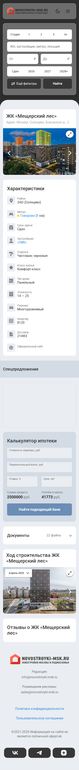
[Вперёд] (69, 153)
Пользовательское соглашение (39, 718)
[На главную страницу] (27, 13)
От (11, 59)
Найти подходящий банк (39, 509)
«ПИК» (22, 242)
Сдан (15, 71)
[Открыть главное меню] (67, 11)
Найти (57, 83)
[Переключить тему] (57, 11)
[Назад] (9, 153)
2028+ (64, 71)
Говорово (27, 216)
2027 (47, 71)
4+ (65, 34)
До (45, 59)
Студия (15, 34)
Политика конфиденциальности (39, 709)
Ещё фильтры (26, 83)
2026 (31, 71)
